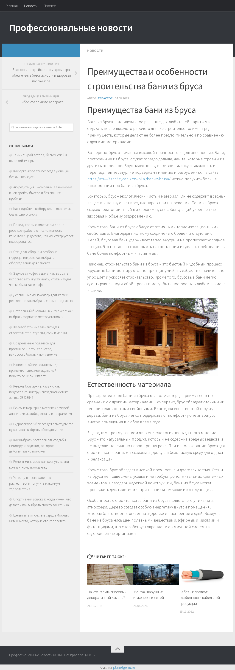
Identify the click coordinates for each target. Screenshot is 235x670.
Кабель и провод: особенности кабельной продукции (199, 597)
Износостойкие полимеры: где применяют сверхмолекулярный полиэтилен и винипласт (33, 370)
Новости (30, 5)
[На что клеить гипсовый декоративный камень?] (110, 574)
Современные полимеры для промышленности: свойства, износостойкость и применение (33, 349)
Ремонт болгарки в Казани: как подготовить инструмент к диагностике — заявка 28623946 (40, 392)
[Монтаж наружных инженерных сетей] (156, 574)
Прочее (50, 5)
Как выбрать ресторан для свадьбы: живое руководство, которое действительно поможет (38, 445)
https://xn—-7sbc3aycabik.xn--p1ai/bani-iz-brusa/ (128, 178)
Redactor (105, 98)
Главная (12, 5)
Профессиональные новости (70, 28)
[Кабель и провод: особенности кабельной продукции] (202, 574)
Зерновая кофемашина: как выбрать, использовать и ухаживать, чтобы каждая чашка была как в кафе (40, 279)
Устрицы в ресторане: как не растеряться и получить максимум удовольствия (34, 483)
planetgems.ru (124, 667)
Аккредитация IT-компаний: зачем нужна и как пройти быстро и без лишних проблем (41, 193)
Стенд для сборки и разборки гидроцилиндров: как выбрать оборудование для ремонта (33, 257)
